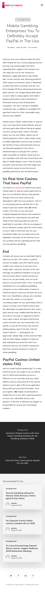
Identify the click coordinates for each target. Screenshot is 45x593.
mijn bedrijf (16, 188)
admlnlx (12, 47)
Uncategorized (23, 20)
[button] (42, 5)
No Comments (32, 47)
